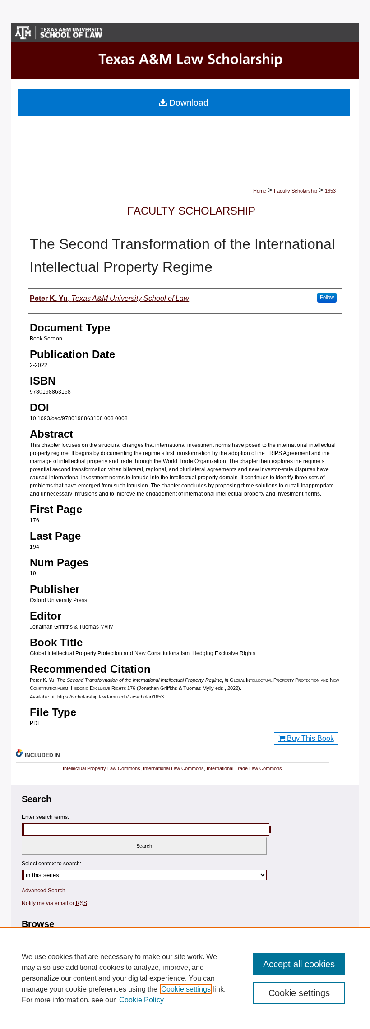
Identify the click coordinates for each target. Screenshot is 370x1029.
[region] (185, 978)
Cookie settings (186, 989)
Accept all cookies (299, 964)
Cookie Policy (141, 1000)
